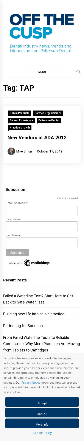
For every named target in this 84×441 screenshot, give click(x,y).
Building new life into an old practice (33, 314)
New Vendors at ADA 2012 (37, 138)
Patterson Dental (48, 120)
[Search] (78, 72)
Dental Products (20, 113)
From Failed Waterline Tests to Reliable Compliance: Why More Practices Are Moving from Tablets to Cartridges (41, 343)
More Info (42, 424)
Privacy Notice (31, 382)
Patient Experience (21, 120)
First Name (13, 219)
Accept (42, 403)
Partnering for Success (23, 325)
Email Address (17, 203)
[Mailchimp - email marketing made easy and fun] (29, 266)
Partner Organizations (48, 113)
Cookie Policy (42, 433)
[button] (42, 71)
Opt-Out (42, 414)
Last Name (13, 235)
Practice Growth (20, 127)
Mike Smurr (24, 151)
